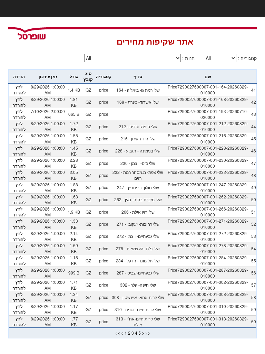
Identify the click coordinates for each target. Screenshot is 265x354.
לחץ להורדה (19, 89)
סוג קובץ (88, 76)
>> (147, 333)
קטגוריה (103, 76)
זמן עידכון (48, 76)
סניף (138, 76)
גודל (74, 76)
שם (208, 76)
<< (117, 333)
